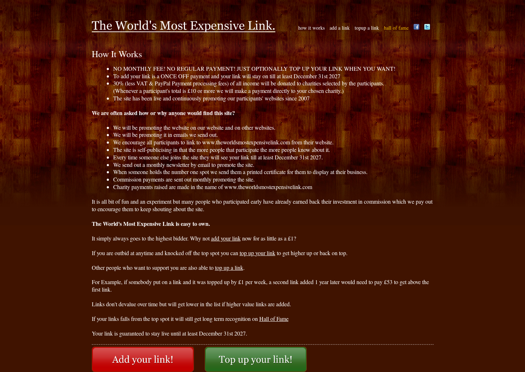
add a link (340, 27)
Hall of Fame (274, 318)
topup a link (367, 27)
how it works (311, 27)
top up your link (257, 253)
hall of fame (396, 27)
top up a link (229, 267)
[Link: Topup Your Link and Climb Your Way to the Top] (256, 359)
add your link (226, 238)
